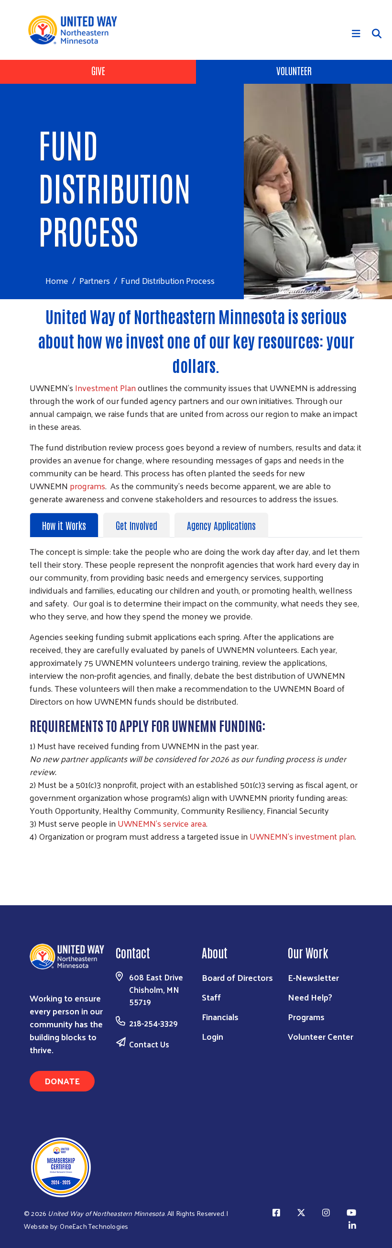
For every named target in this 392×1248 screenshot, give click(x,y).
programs (87, 486)
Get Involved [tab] (136, 525)
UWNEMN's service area (162, 823)
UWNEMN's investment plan (302, 836)
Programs (306, 1016)
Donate (62, 1081)
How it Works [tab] (64, 525)
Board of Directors (237, 977)
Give (98, 70)
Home (56, 280)
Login (212, 1036)
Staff (211, 996)
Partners (94, 280)
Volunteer (294, 70)
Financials (220, 1016)
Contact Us (149, 1044)
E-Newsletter (313, 977)
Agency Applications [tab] (221, 525)
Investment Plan (105, 387)
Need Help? (310, 996)
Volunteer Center (320, 1036)
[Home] (76, 30)
